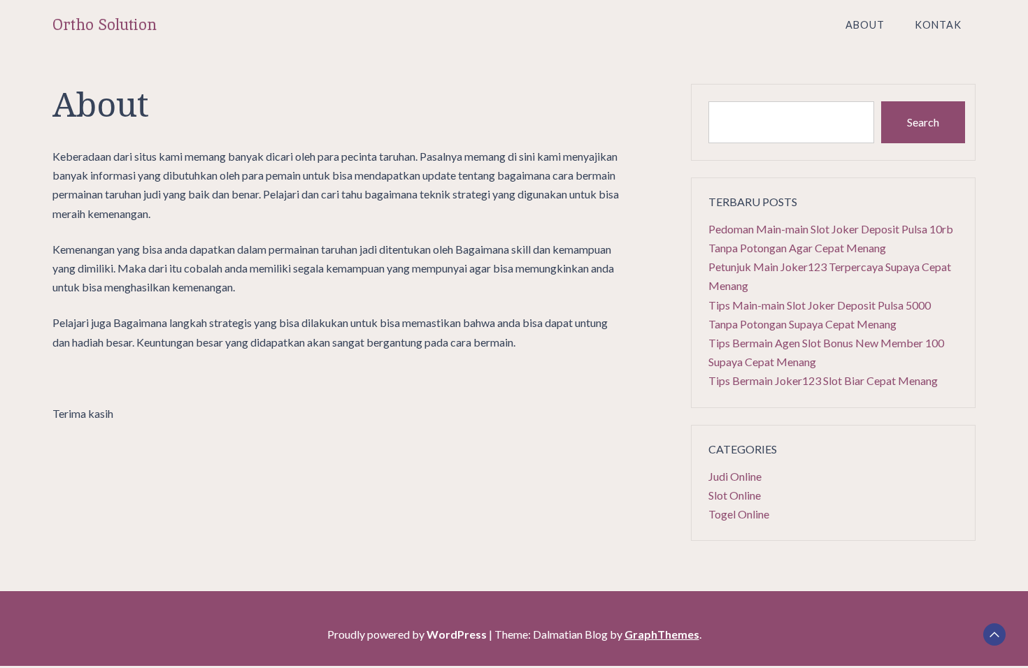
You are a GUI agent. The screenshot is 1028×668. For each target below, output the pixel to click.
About (865, 25)
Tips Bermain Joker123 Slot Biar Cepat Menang (823, 380)
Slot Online (734, 495)
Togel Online (738, 514)
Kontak (938, 25)
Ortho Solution (104, 25)
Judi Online (735, 476)
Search (923, 122)
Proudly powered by (407, 634)
